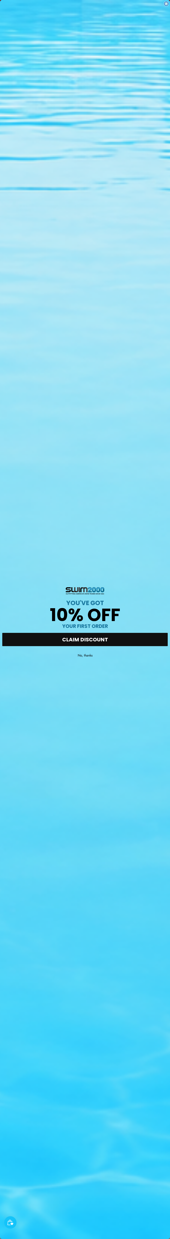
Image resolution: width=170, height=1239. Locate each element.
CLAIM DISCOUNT (85, 639)
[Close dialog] (166, 4)
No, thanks (85, 655)
